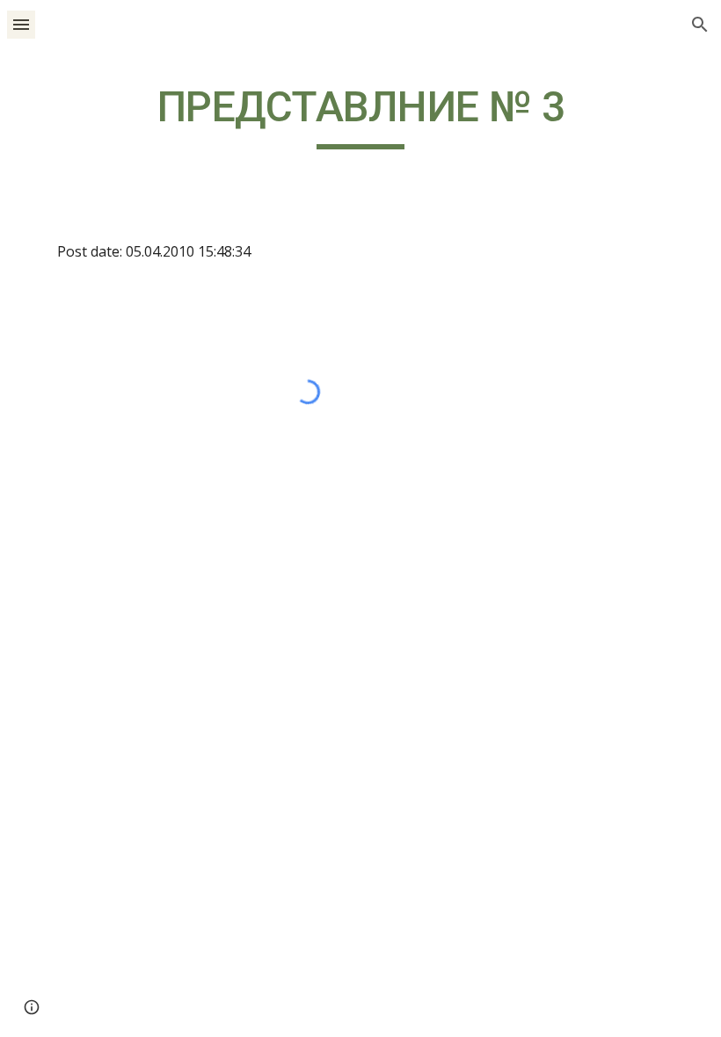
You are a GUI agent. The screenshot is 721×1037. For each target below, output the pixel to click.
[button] (21, 24)
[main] (360, 115)
